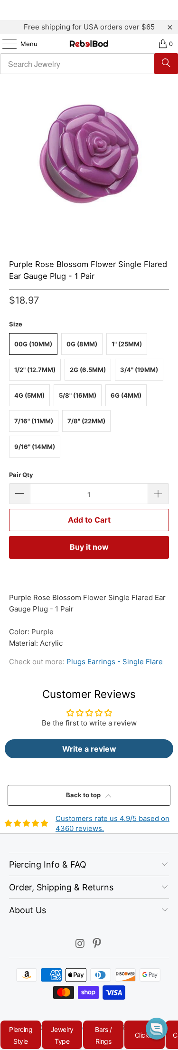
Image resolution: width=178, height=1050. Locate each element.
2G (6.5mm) (88, 369)
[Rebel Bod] (89, 43)
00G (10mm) (33, 344)
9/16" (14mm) (34, 446)
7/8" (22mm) (86, 421)
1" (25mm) (127, 344)
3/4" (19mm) (139, 369)
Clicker (145, 1035)
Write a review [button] (89, 749)
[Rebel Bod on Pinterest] (97, 944)
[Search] (166, 63)
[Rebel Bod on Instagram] (80, 944)
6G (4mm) (126, 395)
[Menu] (4, 43)
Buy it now (89, 547)
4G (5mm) (29, 395)
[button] (157, 1029)
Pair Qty (21, 474)
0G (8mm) (81, 344)
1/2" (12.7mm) (35, 369)
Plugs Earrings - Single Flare (114, 661)
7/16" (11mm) (33, 421)
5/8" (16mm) (77, 395)
